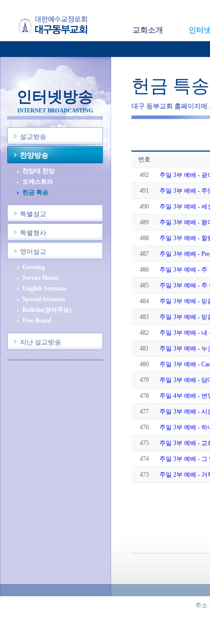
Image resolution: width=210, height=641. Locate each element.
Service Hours (40, 278)
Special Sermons (43, 299)
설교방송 (33, 136)
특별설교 (33, 214)
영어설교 (33, 251)
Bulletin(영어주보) (46, 310)
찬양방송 (34, 155)
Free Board (36, 320)
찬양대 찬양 (38, 171)
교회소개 (148, 30)
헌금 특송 (35, 192)
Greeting (33, 267)
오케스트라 (37, 182)
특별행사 (33, 233)
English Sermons (44, 288)
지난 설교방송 (40, 342)
